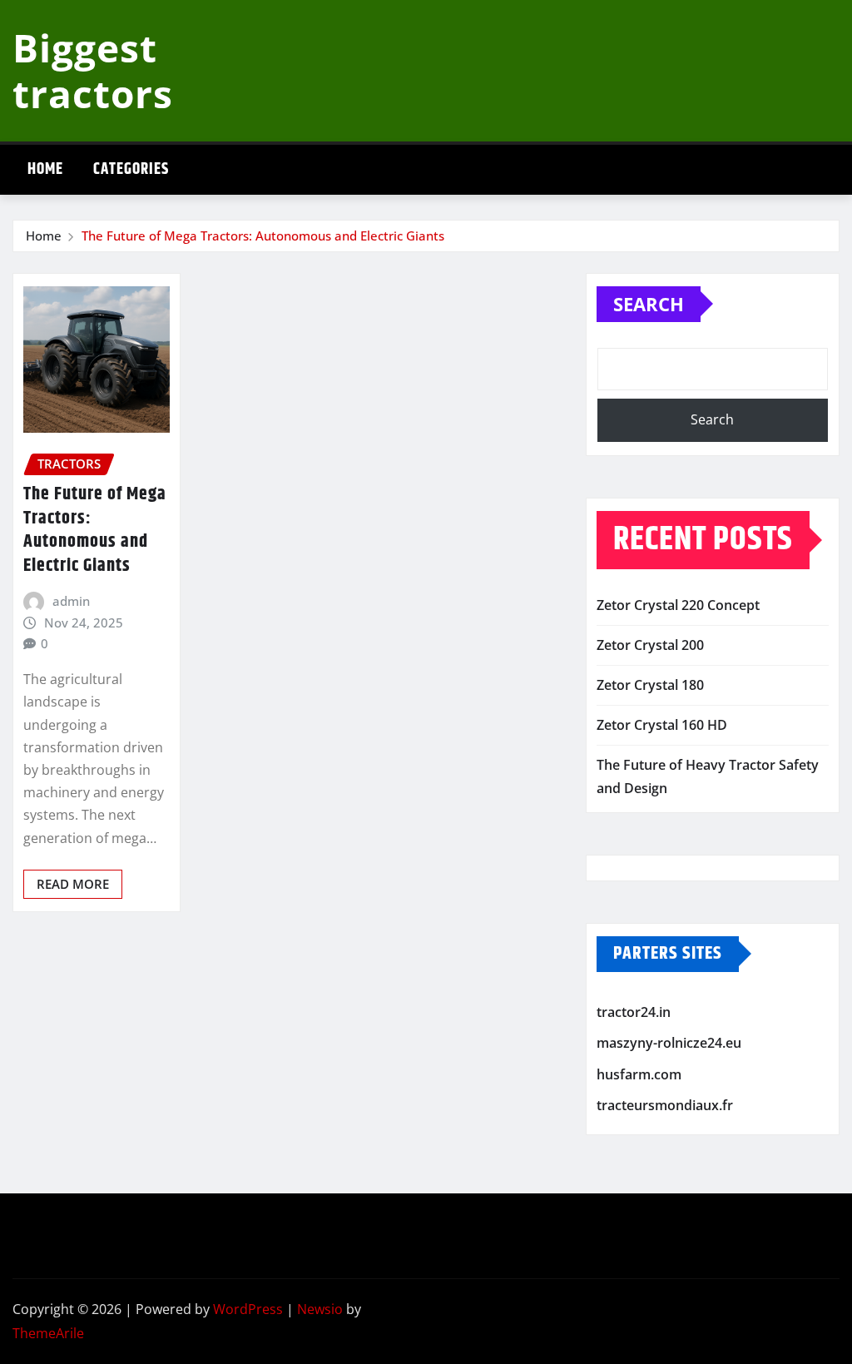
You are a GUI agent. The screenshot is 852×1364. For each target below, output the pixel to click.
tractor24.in (634, 1012)
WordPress (248, 1309)
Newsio (320, 1309)
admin (71, 601)
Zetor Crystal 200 (650, 645)
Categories (131, 169)
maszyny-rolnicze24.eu (669, 1043)
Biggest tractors (92, 70)
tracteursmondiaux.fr (665, 1106)
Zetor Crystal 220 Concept (678, 605)
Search (648, 303)
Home (45, 169)
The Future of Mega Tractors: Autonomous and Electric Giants (263, 235)
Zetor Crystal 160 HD (662, 725)
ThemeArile (48, 1333)
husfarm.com (639, 1074)
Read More (73, 883)
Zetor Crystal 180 (650, 685)
